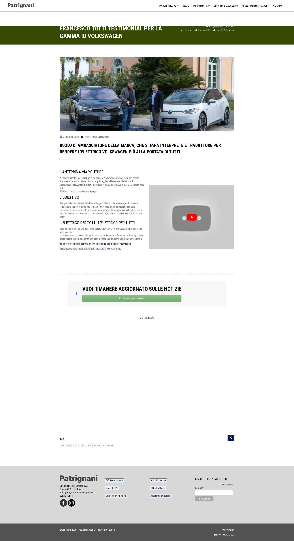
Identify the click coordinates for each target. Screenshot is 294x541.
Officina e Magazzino (226, 6)
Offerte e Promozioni (116, 495)
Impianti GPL (200, 6)
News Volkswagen (100, 136)
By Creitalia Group (225, 534)
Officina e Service (114, 480)
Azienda (277, 6)
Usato (186, 6)
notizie (97, 445)
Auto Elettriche (67, 445)
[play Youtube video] (191, 217)
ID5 (89, 445)
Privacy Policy (227, 529)
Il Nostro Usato (158, 488)
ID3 (78, 445)
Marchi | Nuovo (167, 6)
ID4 (83, 445)
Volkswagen (108, 445)
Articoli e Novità (158, 480)
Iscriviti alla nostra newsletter (132, 298)
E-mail (199, 488)
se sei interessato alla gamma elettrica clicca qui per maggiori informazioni (95, 243)
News (87, 136)
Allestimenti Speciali (254, 6)
